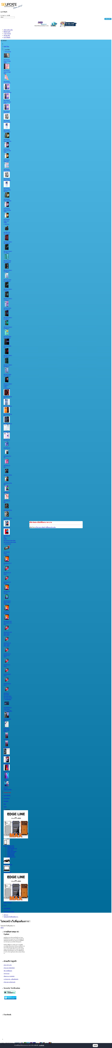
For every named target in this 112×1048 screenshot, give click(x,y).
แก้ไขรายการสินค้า (40, 527)
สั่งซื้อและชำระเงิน (51, 527)
